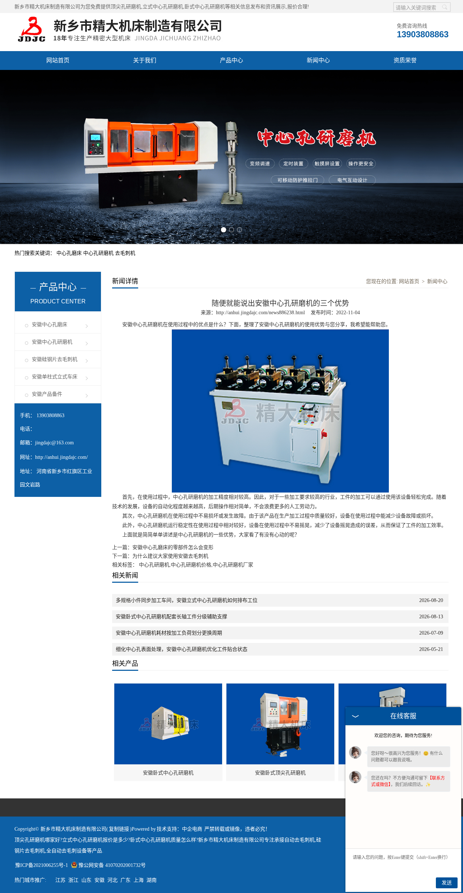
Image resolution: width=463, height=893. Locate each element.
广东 (125, 880)
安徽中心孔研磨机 (52, 342)
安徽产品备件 (47, 394)
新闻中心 (318, 60)
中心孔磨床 (69, 253)
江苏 (60, 880)
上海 (138, 880)
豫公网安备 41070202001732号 (112, 865)
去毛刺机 (125, 253)
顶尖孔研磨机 (126, 6)
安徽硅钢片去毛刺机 (54, 359)
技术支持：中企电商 (179, 829)
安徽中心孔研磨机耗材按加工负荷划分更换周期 (169, 633)
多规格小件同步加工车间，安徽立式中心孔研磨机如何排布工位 (187, 600)
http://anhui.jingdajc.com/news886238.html (260, 312)
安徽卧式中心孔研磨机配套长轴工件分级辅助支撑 (171, 616)
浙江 (73, 880)
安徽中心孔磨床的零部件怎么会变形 (172, 547)
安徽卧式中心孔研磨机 (168, 773)
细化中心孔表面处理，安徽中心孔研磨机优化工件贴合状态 (181, 649)
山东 (86, 880)
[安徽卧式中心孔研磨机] (168, 687)
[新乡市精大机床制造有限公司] (122, 17)
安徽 (99, 880)
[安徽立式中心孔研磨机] (393, 687)
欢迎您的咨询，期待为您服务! (403, 735)
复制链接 (119, 829)
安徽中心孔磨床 (49, 324)
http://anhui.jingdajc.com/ (61, 457)
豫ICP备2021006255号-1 (41, 865)
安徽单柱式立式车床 (54, 376)
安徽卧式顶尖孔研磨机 (280, 773)
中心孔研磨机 (99, 253)
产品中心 (231, 60)
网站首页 (57, 60)
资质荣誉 (405, 60)
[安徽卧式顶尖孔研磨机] (280, 687)
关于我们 (144, 60)
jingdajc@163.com (54, 442)
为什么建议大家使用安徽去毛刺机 (170, 556)
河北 (112, 880)
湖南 (151, 880)
